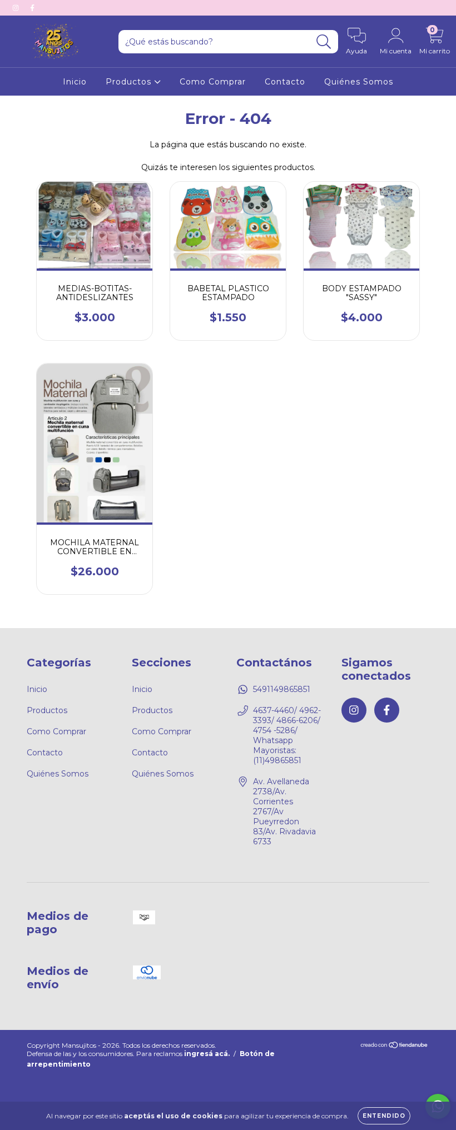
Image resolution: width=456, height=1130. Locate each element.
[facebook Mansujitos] (32, 8)
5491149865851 (281, 689)
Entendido (384, 1115)
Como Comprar (213, 82)
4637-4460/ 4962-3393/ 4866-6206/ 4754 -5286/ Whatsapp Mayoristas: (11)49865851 (287, 735)
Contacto (285, 82)
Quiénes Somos (358, 82)
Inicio (75, 82)
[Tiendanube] (394, 1046)
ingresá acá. (207, 1053)
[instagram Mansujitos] (16, 8)
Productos (130, 82)
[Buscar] (324, 42)
